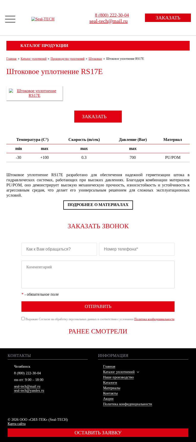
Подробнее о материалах (98, 204)
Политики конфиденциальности (154, 319)
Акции (108, 399)
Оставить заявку (98, 432)
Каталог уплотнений (119, 372)
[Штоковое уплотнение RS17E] (34, 95)
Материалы (111, 388)
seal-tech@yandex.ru (29, 390)
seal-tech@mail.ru (27, 386)
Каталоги (110, 383)
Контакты (110, 393)
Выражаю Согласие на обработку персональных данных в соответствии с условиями (100, 319)
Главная (109, 366)
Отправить (98, 306)
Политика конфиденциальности (127, 404)
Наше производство (118, 377)
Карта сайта (17, 424)
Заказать (168, 17)
